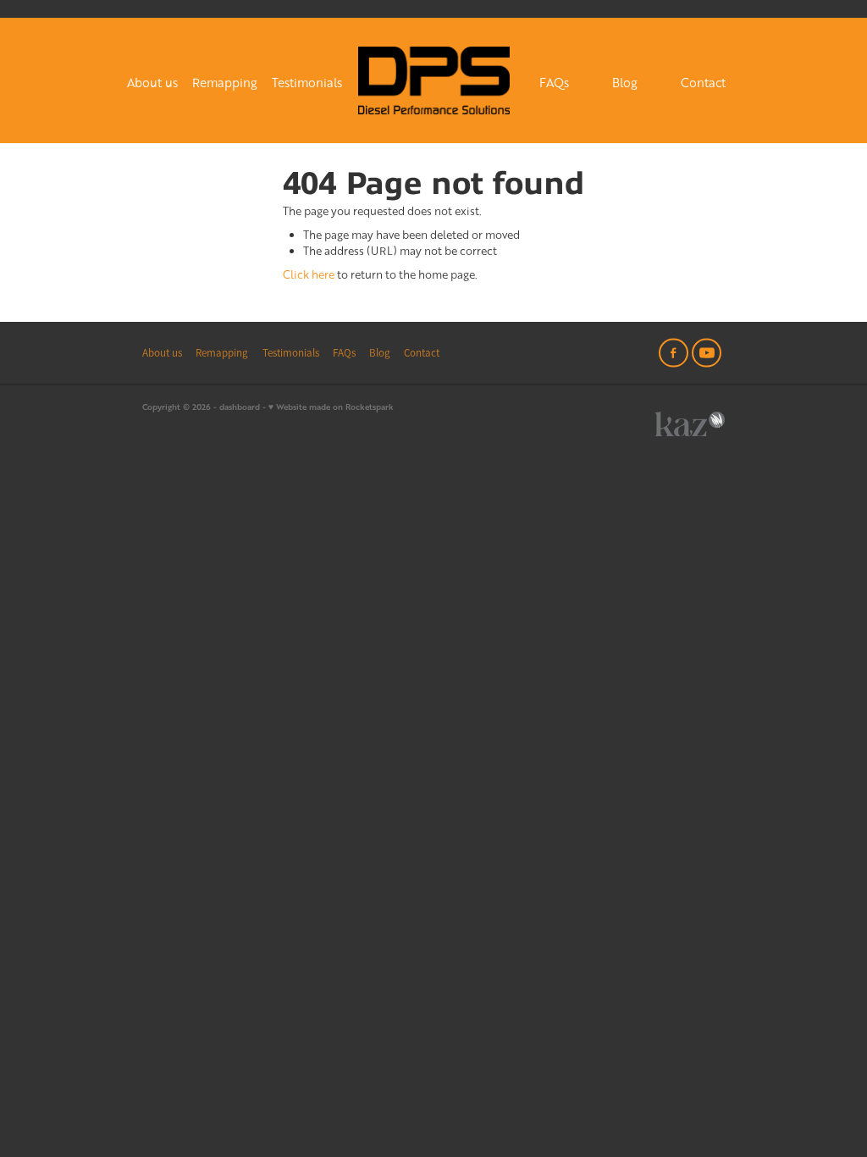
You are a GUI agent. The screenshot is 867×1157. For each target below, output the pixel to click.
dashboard (239, 406)
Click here (308, 274)
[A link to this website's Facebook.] (673, 353)
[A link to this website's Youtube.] (706, 353)
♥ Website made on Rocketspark (331, 406)
